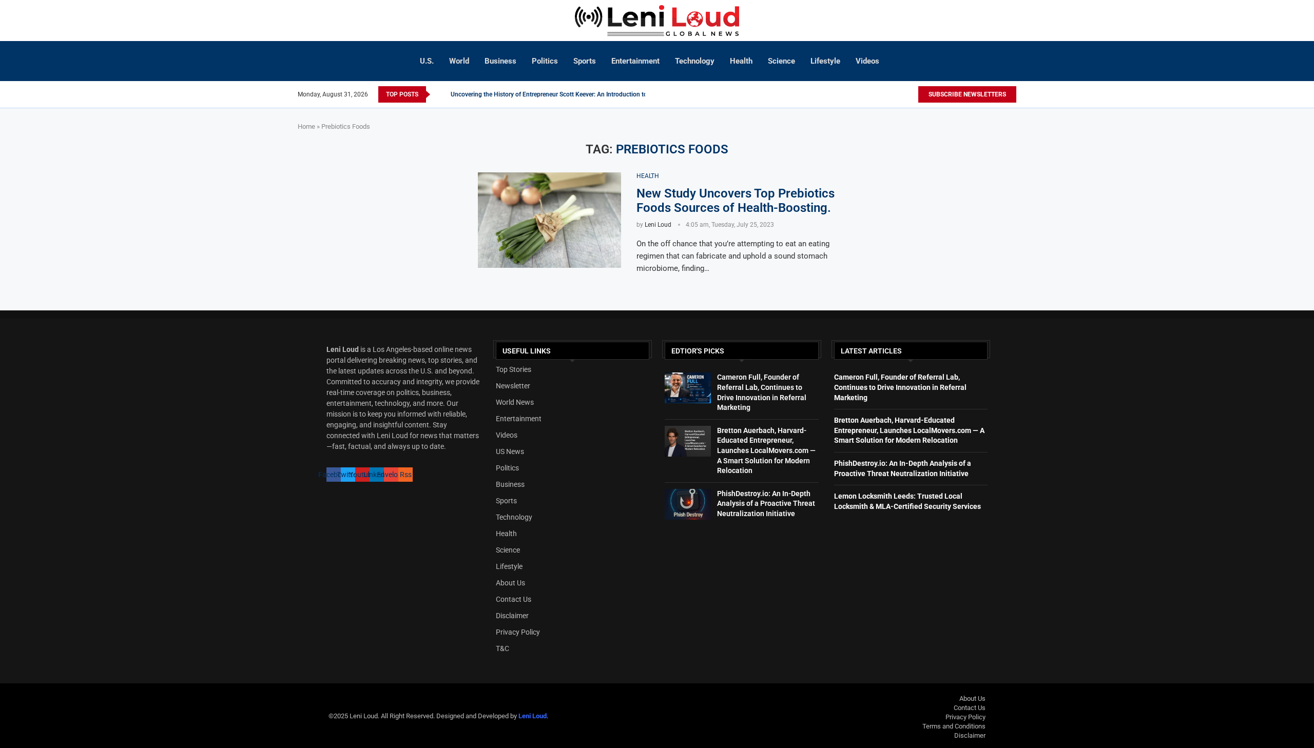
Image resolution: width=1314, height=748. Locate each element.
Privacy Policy (518, 632)
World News (515, 402)
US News (510, 451)
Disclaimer (512, 616)
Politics (545, 61)
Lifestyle (825, 61)
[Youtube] (912, 94)
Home (306, 126)
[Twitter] (906, 94)
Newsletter (513, 386)
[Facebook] (897, 94)
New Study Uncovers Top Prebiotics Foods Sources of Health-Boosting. (735, 200)
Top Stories (513, 369)
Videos (867, 61)
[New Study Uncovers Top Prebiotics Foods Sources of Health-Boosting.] (549, 220)
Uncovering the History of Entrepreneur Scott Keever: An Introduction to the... (556, 94)
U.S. (427, 61)
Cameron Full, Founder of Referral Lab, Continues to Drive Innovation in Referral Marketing (900, 387)
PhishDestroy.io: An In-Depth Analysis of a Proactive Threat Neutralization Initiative (766, 503)
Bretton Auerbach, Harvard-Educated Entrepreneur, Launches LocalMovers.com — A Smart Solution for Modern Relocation (766, 450)
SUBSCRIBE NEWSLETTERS (967, 94)
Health (741, 61)
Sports (584, 61)
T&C (502, 648)
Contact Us (513, 599)
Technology (694, 61)
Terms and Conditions (954, 726)
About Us (510, 583)
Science (781, 61)
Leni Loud (658, 224)
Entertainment (635, 61)
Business (500, 61)
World (459, 61)
